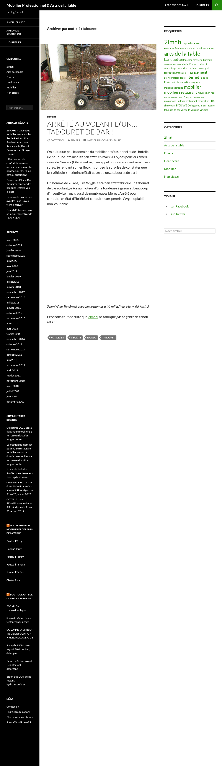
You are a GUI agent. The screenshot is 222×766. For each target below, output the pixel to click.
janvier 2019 (14, 276)
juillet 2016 (13, 302)
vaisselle (185, 109)
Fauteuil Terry (14, 541)
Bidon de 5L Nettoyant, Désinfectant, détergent (20, 664)
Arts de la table (174, 145)
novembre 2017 (16, 292)
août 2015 (12, 323)
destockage (170, 68)
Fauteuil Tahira (15, 572)
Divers (52, 116)
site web (183, 105)
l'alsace (204, 77)
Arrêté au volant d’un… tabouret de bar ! (92, 127)
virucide (204, 109)
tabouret (108, 337)
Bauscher (187, 59)
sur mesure (209, 105)
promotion (198, 97)
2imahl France (16, 22)
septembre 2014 (16, 349)
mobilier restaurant (180, 92)
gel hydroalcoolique (174, 77)
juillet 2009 (13, 391)
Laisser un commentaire (104, 140)
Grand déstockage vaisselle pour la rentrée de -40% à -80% (20, 213)
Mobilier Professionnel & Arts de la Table (41, 5)
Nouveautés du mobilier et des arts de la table (20, 529)
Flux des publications (18, 711)
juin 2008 (12, 396)
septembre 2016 (16, 297)
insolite (76, 337)
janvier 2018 (14, 286)
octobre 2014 (14, 344)
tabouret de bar (172, 109)
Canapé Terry (14, 548)
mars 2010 (13, 386)
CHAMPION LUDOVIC (20, 482)
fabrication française (175, 72)
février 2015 (14, 333)
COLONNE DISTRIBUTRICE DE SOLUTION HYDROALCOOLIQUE (20, 633)
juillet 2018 (13, 281)
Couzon (193, 64)
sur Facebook (180, 206)
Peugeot (187, 97)
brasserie (197, 59)
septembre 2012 (16, 365)
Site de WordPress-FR (19, 722)
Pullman (181, 100)
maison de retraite (173, 87)
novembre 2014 (16, 339)
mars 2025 (13, 240)
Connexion (13, 706)
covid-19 (202, 64)
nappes (168, 97)
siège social (196, 105)
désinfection (195, 68)
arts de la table (182, 53)
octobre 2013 (14, 354)
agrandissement (191, 43)
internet (192, 77)
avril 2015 (12, 328)
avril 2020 (12, 266)
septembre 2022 (16, 255)
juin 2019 (12, 271)
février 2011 (14, 375)
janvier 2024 (14, 250)
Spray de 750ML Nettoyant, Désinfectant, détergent (18, 649)
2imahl (75, 140)
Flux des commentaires (20, 717)
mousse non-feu (206, 92)
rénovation (203, 100)
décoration (182, 68)
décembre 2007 (15, 401)
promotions (170, 100)
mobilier (192, 87)
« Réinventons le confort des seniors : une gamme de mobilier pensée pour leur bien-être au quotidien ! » (20, 167)
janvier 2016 (14, 307)
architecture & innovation (200, 48)
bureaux (207, 59)
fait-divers (58, 337)
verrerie (195, 109)
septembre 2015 (16, 318)
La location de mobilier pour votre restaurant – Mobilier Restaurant (20, 448)
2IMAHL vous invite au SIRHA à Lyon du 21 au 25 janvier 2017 (20, 490)
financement (196, 72)
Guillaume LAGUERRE (19, 427)
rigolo (91, 337)
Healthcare (171, 161)
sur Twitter (178, 214)
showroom (169, 105)
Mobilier (170, 169)
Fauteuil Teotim (15, 556)
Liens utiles (201, 5)
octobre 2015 (14, 313)
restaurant (191, 100)
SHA (212, 100)
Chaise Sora (13, 580)
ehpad (205, 68)
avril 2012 (12, 370)
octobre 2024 (14, 245)
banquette (173, 59)
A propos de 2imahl (177, 5)
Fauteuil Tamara (16, 564)
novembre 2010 (16, 380)
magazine (196, 82)
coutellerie (182, 64)
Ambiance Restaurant (175, 48)
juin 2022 (12, 260)
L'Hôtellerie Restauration (177, 82)
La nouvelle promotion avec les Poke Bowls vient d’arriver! (19, 200)
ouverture (177, 97)
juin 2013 (12, 359)
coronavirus (170, 64)
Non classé (171, 176)
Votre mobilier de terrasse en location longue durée (19, 435)
